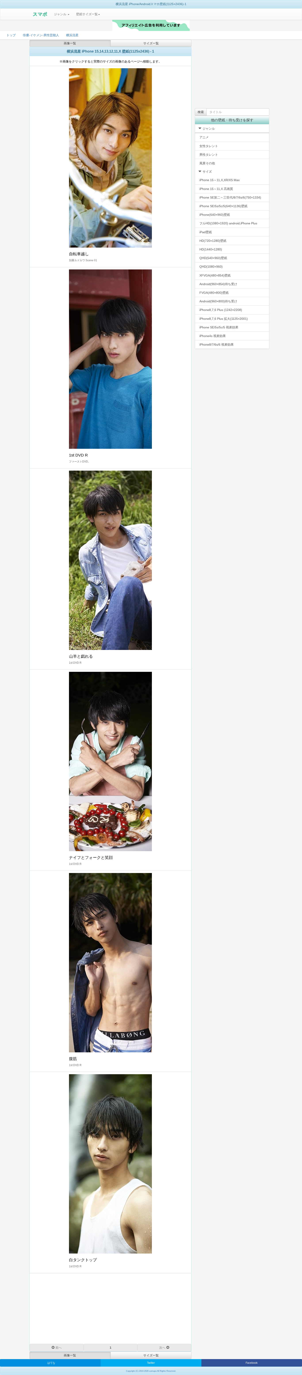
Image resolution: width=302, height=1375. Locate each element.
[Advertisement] (110, 1308)
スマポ (40, 14)
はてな (51, 1362)
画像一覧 (70, 43)
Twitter (151, 1362)
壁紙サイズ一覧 (87, 14)
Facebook (252, 1362)
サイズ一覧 (151, 43)
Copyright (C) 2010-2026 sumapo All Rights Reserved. (151, 1371)
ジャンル (60, 14)
